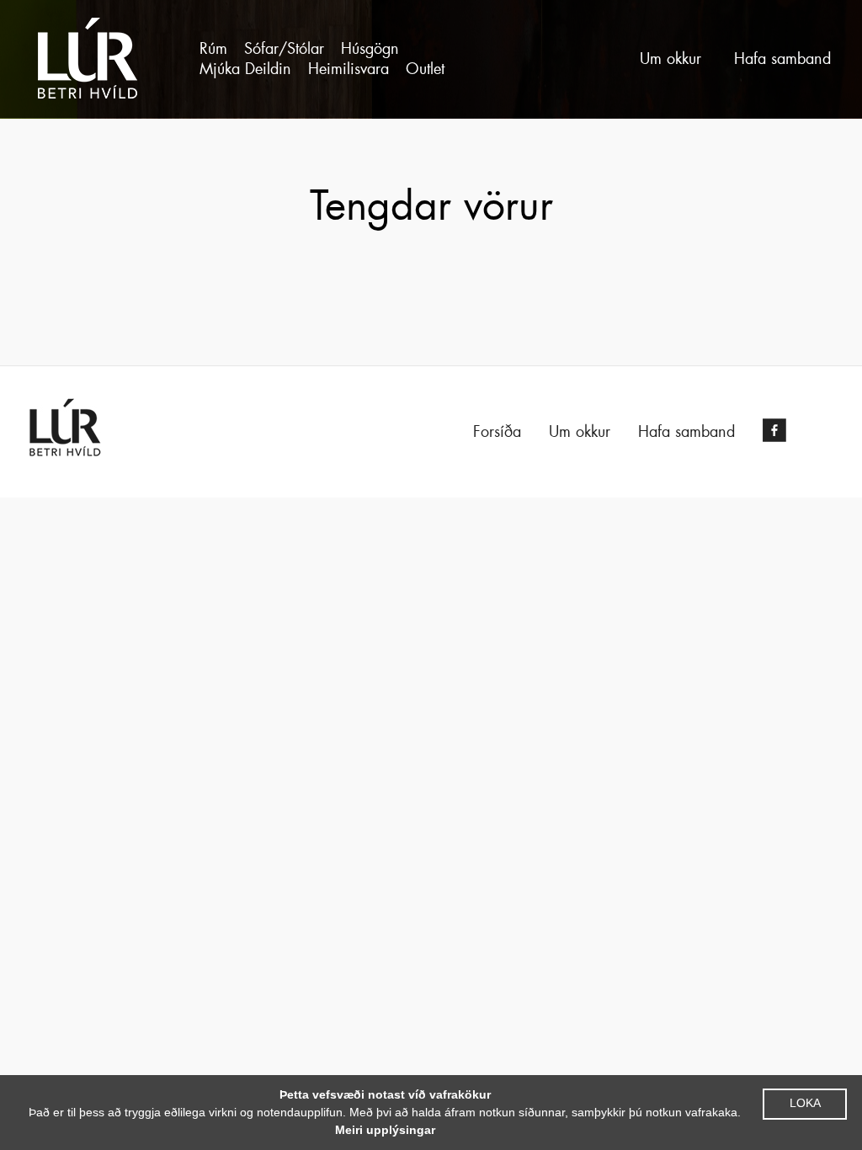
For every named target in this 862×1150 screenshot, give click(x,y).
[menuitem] (213, 49)
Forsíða (497, 432)
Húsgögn (370, 49)
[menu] (347, 59)
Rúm (213, 49)
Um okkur (670, 59)
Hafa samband (782, 59)
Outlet (425, 69)
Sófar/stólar (284, 49)
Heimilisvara (348, 69)
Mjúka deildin (245, 69)
